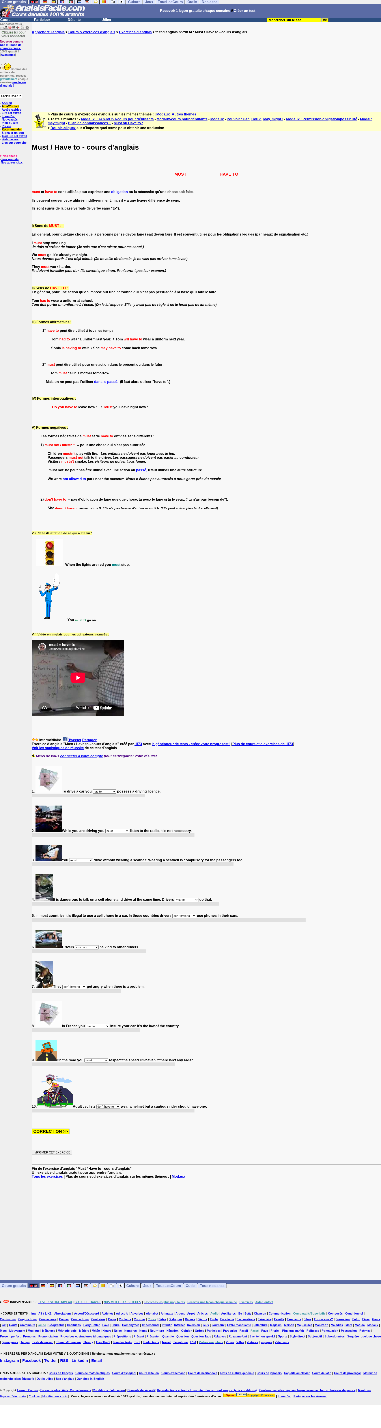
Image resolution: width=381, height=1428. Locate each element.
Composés (335, 1313)
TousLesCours (168, 1286)
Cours (5, 20)
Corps (112, 1319)
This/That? (103, 1342)
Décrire (202, 1319)
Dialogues (175, 1319)
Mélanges (48, 1330)
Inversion (193, 1325)
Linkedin (80, 1360)
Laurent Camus (27, 1390)
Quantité (168, 1336)
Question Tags (201, 1336)
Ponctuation (330, 1330)
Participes (213, 1330)
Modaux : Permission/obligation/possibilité (321, 119)
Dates (162, 1319)
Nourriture (157, 1330)
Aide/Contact (10, 106)
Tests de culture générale (237, 1373)
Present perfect (10, 1336)
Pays (264, 1330)
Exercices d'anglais (135, 32)
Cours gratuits (14, 1286)
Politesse (312, 1330)
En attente (227, 1319)
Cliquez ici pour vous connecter (14, 34)
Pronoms (29, 1336)
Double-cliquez (63, 128)
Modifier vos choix (55, 1396)
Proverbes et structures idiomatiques (85, 1336)
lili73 (138, 744)
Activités (107, 1313)
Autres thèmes (184, 114)
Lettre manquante (239, 1325)
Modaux (163, 114)
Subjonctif (315, 1336)
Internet (179, 1325)
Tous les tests (122, 1342)
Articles (202, 1313)
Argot (191, 1313)
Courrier (139, 1319)
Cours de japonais (269, 1373)
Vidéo (230, 1342)
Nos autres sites (12, 162)
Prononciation (48, 1336)
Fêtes (366, 1319)
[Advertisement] (206, 69)
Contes (64, 1319)
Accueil (7, 103)
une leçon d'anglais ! (13, 84)
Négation (172, 1330)
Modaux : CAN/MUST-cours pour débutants (117, 119)
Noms (143, 1330)
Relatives (220, 1336)
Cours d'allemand (173, 1373)
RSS (64, 1360)
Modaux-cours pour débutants (182, 119)
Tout (137, 1342)
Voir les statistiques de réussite (58, 748)
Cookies (34, 1396)
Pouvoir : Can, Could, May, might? (255, 119)
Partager (89, 740)
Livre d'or (8, 116)
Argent (180, 1313)
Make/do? (321, 1325)
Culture (132, 1286)
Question (182, 1336)
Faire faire (264, 1319)
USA (193, 1342)
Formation (343, 1319)
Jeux (147, 1286)
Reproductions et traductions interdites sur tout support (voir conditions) (207, 1390)
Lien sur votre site (14, 142)
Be (240, 1313)
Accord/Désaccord (86, 1313)
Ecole (214, 1319)
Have (105, 1325)
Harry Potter (91, 1325)
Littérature (260, 1325)
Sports (282, 1336)
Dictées (190, 1319)
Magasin (276, 1325)
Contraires (98, 1319)
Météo (96, 1330)
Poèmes (364, 1330)
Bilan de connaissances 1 (89, 123)
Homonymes (130, 1325)
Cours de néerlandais (202, 1373)
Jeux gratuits (10, 159)
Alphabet (152, 1313)
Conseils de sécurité (141, 1390)
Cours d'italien (149, 1373)
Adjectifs (122, 1313)
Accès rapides (11, 109)
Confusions (8, 1319)
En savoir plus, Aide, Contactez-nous (65, 1390)
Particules (230, 1330)
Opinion (186, 1330)
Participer (42, 20)
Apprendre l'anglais (48, 32)
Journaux (218, 1325)
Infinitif (167, 1325)
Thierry (88, 1342)
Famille (279, 1319)
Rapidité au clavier (297, 1373)
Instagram (9, 1360)
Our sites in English (90, 1378)
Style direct (297, 1336)
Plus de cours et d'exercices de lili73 (262, 744)
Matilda (360, 1325)
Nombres (130, 1330)
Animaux (167, 1313)
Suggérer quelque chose (364, 1336)
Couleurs (125, 1319)
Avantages (8, 54)
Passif (243, 1330)
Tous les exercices (47, 1176)
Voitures (252, 1342)
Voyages (266, 1342)
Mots (3, 1330)
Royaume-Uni (238, 1336)
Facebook (31, 1360)
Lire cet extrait (11, 113)
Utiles (106, 20)
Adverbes (137, 1313)
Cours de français (61, 1373)
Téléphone (180, 1342)
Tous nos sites (212, 1286)
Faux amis (294, 1319)
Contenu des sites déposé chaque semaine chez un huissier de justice (307, 1390)
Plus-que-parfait (293, 1330)
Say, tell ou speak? (262, 1336)
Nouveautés (10, 119)
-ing (33, 1313)
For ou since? (323, 1319)
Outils (190, 1286)
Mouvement (17, 1330)
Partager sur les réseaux (310, 1396)
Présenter (153, 1336)
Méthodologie (67, 1330)
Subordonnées (335, 1336)
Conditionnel (354, 1313)
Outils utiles (45, 1378)
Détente (74, 20)
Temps (25, 1342)
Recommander (12, 129)
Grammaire (27, 1325)
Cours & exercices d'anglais (91, 32)
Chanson (260, 1313)
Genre (376, 1319)
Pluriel (275, 1330)
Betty (248, 1313)
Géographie (56, 1325)
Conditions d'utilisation (109, 1390)
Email (96, 1360)
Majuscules (304, 1325)
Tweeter (74, 740)
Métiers (84, 1330)
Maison (289, 1325)
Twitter (50, 1360)
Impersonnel (150, 1325)
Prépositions (122, 1336)
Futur (356, 1319)
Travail (166, 1342)
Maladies (337, 1325)
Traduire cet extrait (14, 136)
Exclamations (246, 1319)
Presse (6, 126)
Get (4, 1325)
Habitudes (74, 1325)
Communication (280, 1313)
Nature (107, 1330)
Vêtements (282, 1342)
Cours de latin (321, 1373)
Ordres (199, 1330)
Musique (33, 1330)
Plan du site (10, 122)
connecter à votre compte (81, 756)
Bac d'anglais (65, 1378)
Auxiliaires (228, 1313)
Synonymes (10, 1342)
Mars (349, 1325)
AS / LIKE (45, 1313)
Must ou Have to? (128, 123)
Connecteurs (47, 1319)
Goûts (13, 1325)
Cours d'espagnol (124, 1373)
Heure (116, 1325)
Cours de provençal (347, 1373)
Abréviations (62, 1313)
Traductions (151, 1342)
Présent (139, 1336)
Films (307, 1319)
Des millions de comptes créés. (11, 45)
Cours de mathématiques (92, 1373)
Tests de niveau (42, 1342)
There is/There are (68, 1342)
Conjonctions (27, 1319)
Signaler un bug (13, 132)
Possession (349, 1330)
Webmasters (10, 139)
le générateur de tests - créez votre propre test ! (191, 744)
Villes (240, 1342)
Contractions (80, 1319)
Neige (118, 1330)
